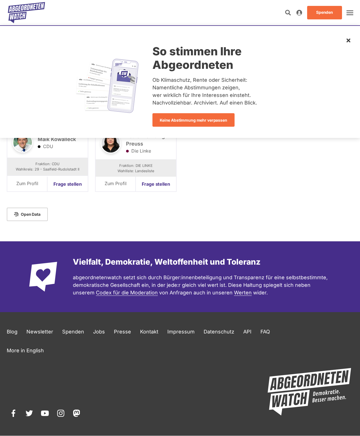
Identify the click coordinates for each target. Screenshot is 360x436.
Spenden (73, 332)
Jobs (99, 332)
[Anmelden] (299, 12)
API (247, 332)
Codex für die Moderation (127, 293)
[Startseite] (26, 12)
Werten (243, 293)
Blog (12, 332)
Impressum (181, 332)
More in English (25, 350)
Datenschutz (219, 332)
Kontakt (149, 332)
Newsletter (39, 332)
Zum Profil (27, 183)
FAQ (265, 332)
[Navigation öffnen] (349, 12)
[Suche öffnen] (288, 12)
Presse (122, 332)
